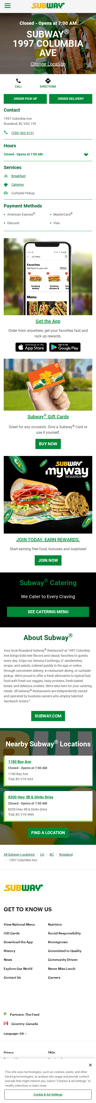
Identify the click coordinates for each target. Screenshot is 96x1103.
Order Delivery (71, 99)
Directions (48, 86)
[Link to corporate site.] (23, 903)
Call (18, 86)
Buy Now (48, 443)
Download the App (18, 942)
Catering (17, 184)
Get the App (48, 321)
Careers (54, 977)
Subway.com (48, 715)
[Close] (90, 1065)
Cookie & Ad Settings (48, 1094)
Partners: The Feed (24, 1014)
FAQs (51, 1052)
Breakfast (18, 176)
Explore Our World (18, 969)
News (8, 960)
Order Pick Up (25, 99)
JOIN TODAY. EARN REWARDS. (48, 539)
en (14, 1033)
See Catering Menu (48, 611)
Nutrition (55, 924)
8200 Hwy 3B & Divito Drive (30, 797)
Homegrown (58, 942)
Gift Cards (12, 933)
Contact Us (12, 977)
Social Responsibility (64, 933)
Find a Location (48, 832)
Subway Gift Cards (48, 416)
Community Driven (63, 960)
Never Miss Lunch (61, 969)
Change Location (48, 64)
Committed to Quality (65, 951)
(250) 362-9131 (22, 133)
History (9, 951)
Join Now (48, 560)
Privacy (9, 1052)
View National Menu (19, 924)
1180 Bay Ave (19, 762)
